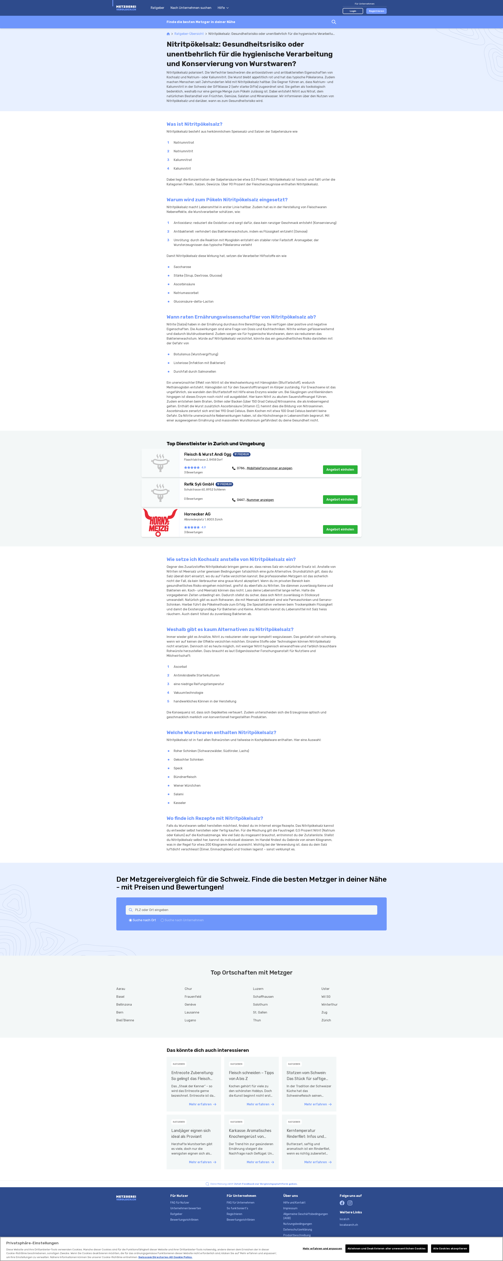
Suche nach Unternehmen (184, 920)
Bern (119, 1012)
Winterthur (329, 1004)
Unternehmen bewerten (185, 1208)
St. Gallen (260, 1012)
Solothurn (260, 1004)
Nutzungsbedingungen (297, 1224)
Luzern (258, 989)
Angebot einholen (340, 469)
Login (353, 11)
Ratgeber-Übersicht (189, 34)
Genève (190, 1004)
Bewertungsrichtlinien (184, 1219)
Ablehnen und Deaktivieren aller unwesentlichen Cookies (387, 1248)
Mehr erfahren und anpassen (322, 1248)
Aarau (120, 989)
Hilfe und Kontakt (294, 1202)
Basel (120, 997)
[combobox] (251, 22)
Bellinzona (124, 1004)
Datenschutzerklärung (297, 1229)
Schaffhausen (263, 997)
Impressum (290, 1208)
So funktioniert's (237, 1208)
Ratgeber (157, 8)
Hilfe (221, 8)
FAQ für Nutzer (179, 1202)
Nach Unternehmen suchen (191, 8)
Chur (188, 989)
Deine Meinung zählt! (253, 1183)
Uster (325, 989)
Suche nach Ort (144, 920)
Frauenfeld (193, 997)
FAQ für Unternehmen (240, 1202)
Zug (324, 1012)
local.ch (344, 1219)
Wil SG (325, 997)
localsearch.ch (349, 1225)
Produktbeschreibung (297, 1235)
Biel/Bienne (125, 1020)
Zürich (326, 1020)
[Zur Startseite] (131, 8)
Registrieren (376, 11)
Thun (257, 1020)
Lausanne (192, 1012)
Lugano (190, 1020)
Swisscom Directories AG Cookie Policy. (165, 1256)
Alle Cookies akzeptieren (450, 1248)
